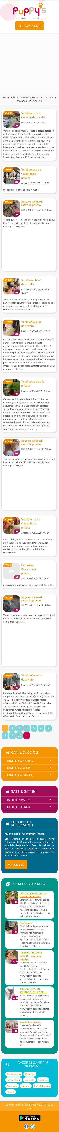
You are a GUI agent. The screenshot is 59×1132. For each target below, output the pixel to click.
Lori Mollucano (42, 1085)
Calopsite (30, 1074)
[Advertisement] (29, 63)
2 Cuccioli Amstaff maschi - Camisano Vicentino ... (33, 895)
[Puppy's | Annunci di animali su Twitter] (32, 1127)
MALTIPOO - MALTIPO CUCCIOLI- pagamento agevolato (31, 956)
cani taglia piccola (20, 761)
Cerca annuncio (29, 25)
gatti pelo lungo (18, 806)
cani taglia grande (20, 774)
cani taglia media (18, 768)
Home (6, 97)
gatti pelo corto (18, 800)
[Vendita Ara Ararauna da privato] (11, 927)
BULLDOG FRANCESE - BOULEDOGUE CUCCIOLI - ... (33, 991)
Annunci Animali (21, 97)
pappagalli (48, 97)
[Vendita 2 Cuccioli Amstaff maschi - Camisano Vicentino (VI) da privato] (11, 897)
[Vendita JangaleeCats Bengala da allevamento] (11, 1026)
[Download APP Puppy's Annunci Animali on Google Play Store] (30, 1120)
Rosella (10, 1091)
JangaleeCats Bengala (30, 1022)
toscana (21, 100)
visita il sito (16, 864)
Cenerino (29, 1079)
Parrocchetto (13, 1079)
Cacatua (26, 1085)
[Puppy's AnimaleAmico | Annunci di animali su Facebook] (26, 1127)
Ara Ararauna (26, 923)
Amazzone (12, 1085)
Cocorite (43, 1079)
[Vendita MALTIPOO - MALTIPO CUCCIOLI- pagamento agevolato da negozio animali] (11, 957)
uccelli (36, 97)
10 (19, 735)
